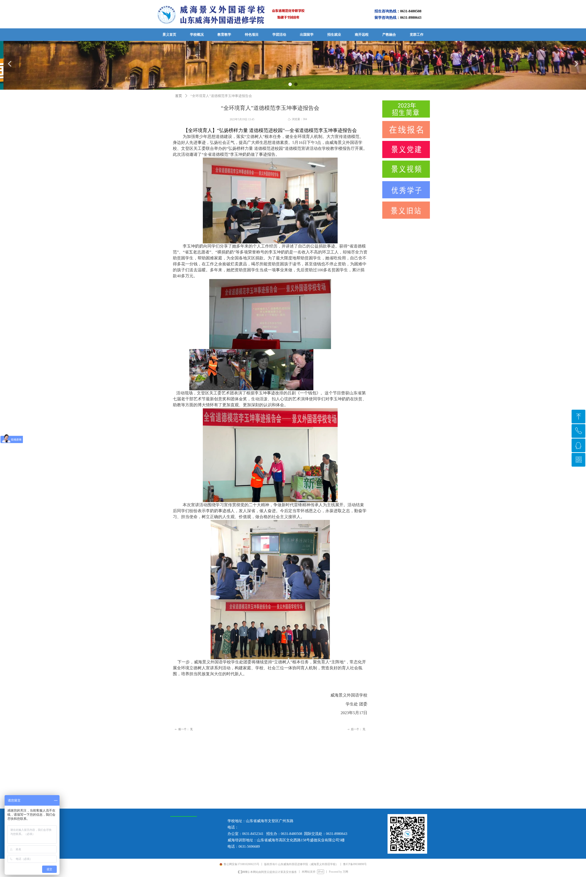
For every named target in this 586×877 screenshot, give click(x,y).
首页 (178, 96)
